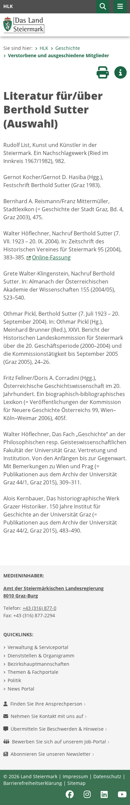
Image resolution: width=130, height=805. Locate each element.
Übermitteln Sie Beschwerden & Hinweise (58, 729)
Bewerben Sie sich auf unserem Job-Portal (59, 741)
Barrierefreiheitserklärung (32, 783)
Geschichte (67, 48)
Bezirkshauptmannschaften (38, 664)
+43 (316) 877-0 (39, 608)
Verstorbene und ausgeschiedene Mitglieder (58, 55)
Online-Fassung (51, 257)
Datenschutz (107, 776)
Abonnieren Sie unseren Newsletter (51, 754)
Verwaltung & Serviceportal (38, 647)
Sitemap (76, 783)
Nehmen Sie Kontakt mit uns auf (48, 716)
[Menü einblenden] (120, 6)
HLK (44, 48)
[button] (102, 6)
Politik (14, 680)
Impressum (75, 776)
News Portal (21, 689)
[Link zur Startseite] (23, 24)
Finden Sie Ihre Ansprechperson (47, 704)
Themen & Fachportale (33, 672)
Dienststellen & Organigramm (41, 655)
